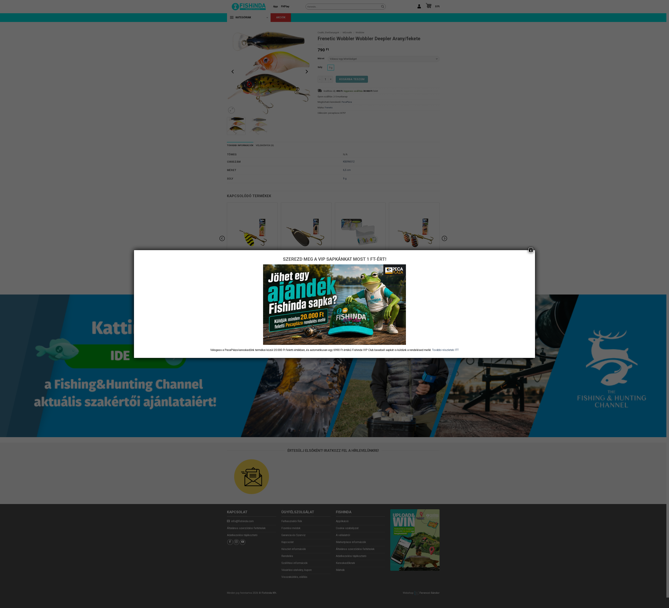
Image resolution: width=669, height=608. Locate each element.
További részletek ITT (445, 350)
